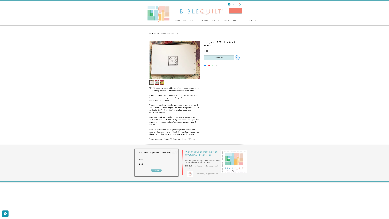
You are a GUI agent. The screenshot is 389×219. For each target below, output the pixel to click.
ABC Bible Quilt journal (174, 95)
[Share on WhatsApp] (212, 65)
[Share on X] (216, 65)
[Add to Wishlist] (237, 57)
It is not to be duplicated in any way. (197, 162)
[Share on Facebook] (205, 65)
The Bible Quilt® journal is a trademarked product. (202, 160)
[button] (240, 4)
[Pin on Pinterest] (209, 65)
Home (151, 33)
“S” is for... (192, 139)
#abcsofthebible (183, 90)
